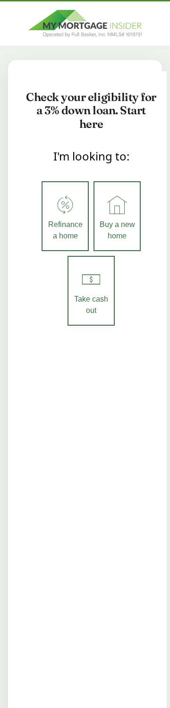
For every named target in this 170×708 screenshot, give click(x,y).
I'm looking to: (91, 156)
